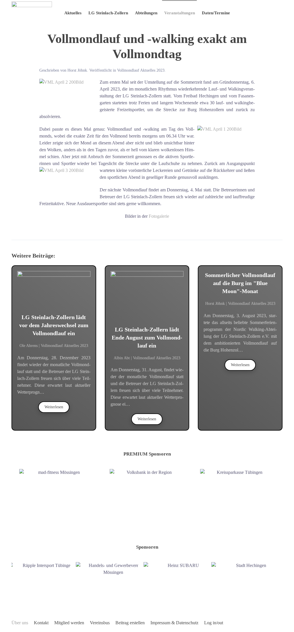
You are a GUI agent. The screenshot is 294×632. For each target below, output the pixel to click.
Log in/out (213, 622)
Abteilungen (146, 13)
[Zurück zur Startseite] (31, 13)
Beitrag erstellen (130, 622)
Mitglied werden (69, 622)
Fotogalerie (159, 216)
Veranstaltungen (179, 13)
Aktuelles (73, 13)
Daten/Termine (216, 13)
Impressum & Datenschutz (174, 622)
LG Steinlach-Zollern (108, 13)
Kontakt (41, 622)
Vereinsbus (100, 622)
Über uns (19, 622)
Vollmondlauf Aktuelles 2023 (141, 70)
